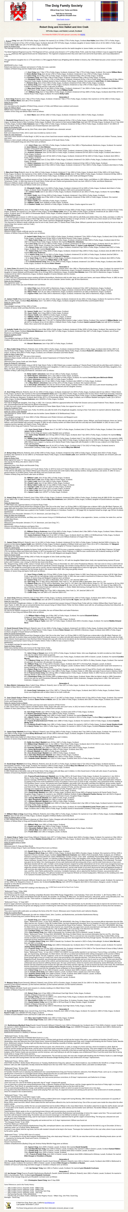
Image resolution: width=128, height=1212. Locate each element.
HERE (83, 34)
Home (39, 19)
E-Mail (88, 19)
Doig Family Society (63, 19)
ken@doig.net (49, 1203)
